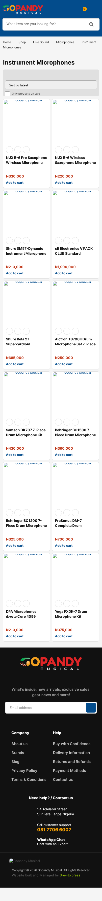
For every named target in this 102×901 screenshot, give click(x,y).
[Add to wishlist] (17, 149)
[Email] (58, 678)
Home (7, 42)
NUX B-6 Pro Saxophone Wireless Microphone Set (26, 162)
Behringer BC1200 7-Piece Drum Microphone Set (26, 525)
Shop (22, 42)
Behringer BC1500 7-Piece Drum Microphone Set (75, 435)
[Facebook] (25, 678)
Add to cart (15, 182)
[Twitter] (47, 678)
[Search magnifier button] (91, 24)
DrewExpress (70, 875)
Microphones (65, 42)
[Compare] (26, 149)
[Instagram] (36, 678)
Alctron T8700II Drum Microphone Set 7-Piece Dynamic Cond (75, 344)
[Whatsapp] (69, 678)
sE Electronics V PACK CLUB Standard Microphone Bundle (74, 253)
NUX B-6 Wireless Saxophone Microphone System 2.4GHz (75, 162)
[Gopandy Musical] (22, 9)
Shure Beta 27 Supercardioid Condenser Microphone (26, 344)
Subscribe (91, 708)
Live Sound (41, 42)
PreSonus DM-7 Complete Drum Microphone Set (68, 525)
